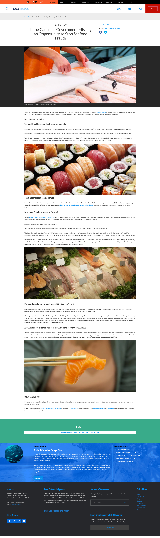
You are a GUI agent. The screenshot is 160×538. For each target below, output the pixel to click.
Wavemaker (74, 408)
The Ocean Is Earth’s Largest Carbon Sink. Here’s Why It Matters (80, 432)
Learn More (38, 478)
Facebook (96, 408)
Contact (121, 2)
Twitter (102, 408)
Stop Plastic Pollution (122, 449)
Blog (29, 17)
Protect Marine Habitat (122, 461)
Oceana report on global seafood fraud (41, 217)
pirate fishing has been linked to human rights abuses (76, 205)
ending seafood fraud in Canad (50, 408)
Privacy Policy (141, 505)
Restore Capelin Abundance (124, 452)
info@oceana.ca (16, 504)
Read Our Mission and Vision (56, 510)
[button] (100, 32)
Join (129, 9)
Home (25, 17)
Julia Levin (105, 25)
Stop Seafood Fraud (113, 28)
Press (138, 494)
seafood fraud (101, 112)
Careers (139, 501)
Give (119, 9)
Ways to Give (98, 2)
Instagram (110, 408)
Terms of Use (141, 508)
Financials (140, 503)
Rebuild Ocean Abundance (123, 458)
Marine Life (140, 496)
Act (140, 9)
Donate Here (110, 527)
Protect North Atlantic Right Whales (127, 455)
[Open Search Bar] (131, 2)
